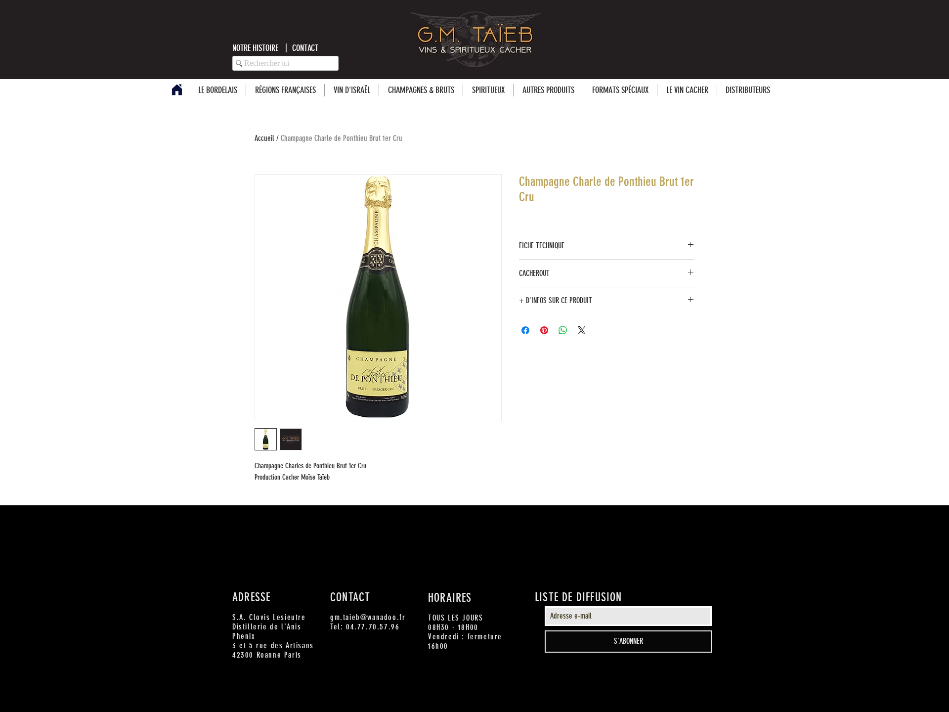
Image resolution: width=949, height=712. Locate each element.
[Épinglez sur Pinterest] (544, 330)
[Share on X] (582, 330)
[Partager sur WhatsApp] (563, 330)
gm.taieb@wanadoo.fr (367, 617)
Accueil (264, 138)
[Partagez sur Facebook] (525, 330)
